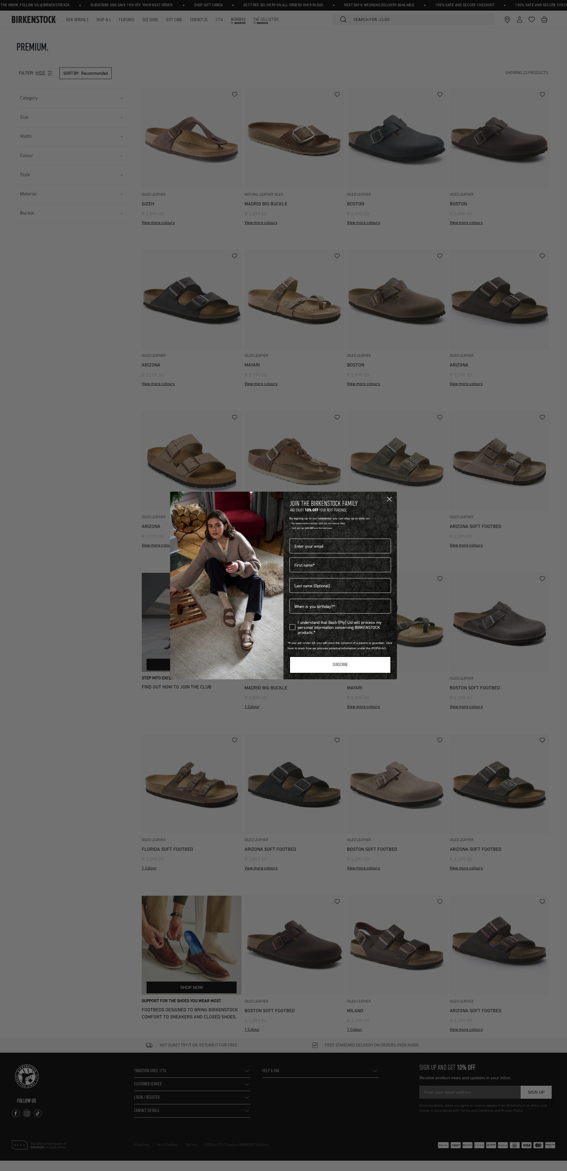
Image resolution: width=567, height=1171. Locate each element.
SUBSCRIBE (340, 665)
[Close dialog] (389, 499)
